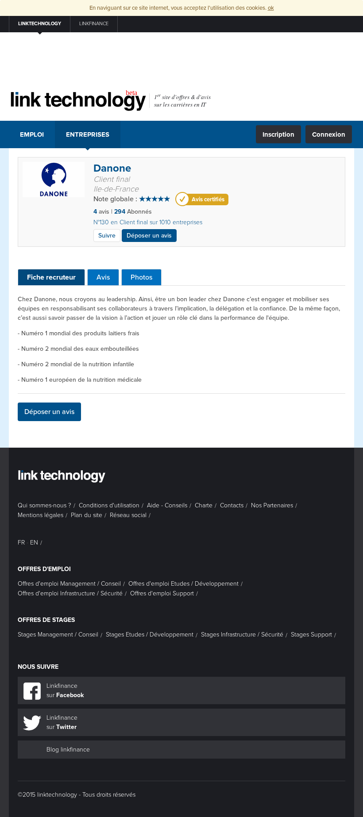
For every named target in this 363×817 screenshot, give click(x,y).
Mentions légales (40, 515)
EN (34, 542)
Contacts (231, 505)
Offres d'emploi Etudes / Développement (183, 583)
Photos (141, 277)
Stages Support (311, 634)
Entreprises (87, 134)
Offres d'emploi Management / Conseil (69, 583)
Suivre (107, 235)
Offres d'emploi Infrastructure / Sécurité (70, 593)
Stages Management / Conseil (58, 634)
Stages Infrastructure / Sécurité (242, 634)
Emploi (32, 134)
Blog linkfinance (68, 749)
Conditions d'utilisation (109, 505)
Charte (203, 505)
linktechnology (39, 24)
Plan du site (86, 515)
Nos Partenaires (272, 505)
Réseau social (128, 515)
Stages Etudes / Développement (149, 634)
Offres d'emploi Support (162, 593)
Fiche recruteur (51, 277)
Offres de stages (46, 620)
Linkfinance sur (65, 690)
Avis (103, 277)
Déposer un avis (149, 235)
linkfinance (93, 24)
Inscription (278, 134)
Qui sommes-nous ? (44, 505)
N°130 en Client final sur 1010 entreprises (147, 222)
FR (21, 542)
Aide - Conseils (167, 505)
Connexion (328, 134)
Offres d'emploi (44, 569)
